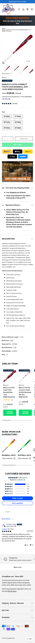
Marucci (4, 77)
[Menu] (32, 9)
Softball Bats (24, 455)
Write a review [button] (17, 498)
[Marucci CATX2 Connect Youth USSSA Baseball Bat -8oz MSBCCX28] (25, 376)
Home (3, 28)
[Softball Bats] (24, 446)
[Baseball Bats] (8, 446)
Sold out (24, 138)
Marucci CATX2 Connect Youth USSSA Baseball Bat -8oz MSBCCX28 (25, 392)
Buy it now (17, 145)
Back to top (17, 567)
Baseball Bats (9, 455)
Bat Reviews (12, 591)
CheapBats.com (10, 638)
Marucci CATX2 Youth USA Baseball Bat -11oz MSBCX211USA (9, 392)
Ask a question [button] (17, 503)
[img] (6, 531)
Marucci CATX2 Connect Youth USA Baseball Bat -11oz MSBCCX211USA (16, 30)
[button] (27, 9)
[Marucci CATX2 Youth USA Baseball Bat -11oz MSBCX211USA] (9, 376)
